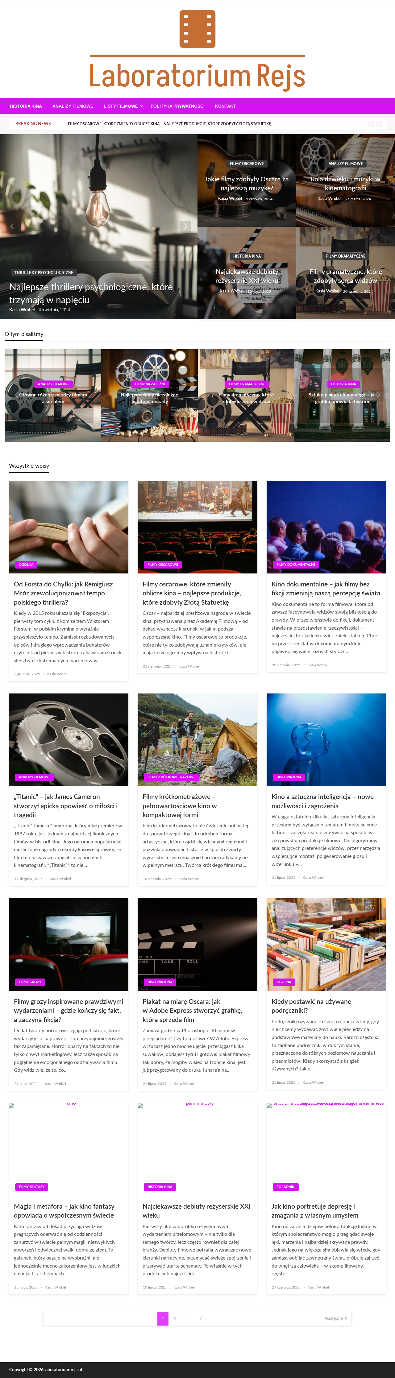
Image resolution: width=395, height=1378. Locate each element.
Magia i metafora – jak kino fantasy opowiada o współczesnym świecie (64, 1211)
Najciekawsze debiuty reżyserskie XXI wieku (246, 276)
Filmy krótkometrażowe (171, 777)
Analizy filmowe (72, 106)
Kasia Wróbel (22, 310)
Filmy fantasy (31, 1187)
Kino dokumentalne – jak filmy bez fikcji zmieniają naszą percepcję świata (326, 589)
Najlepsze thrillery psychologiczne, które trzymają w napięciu (91, 294)
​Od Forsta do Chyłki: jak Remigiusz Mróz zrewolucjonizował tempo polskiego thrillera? (63, 593)
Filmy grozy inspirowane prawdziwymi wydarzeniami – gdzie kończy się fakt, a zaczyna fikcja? (68, 1011)
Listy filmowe (121, 106)
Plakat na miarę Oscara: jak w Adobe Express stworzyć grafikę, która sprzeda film (192, 1011)
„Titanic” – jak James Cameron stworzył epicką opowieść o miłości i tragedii (66, 806)
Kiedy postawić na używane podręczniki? (311, 1006)
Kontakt (225, 106)
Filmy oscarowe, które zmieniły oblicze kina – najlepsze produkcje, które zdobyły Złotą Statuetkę (169, 124)
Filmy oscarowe (247, 164)
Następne (334, 1319)
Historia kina (26, 106)
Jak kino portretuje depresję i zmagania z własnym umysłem (315, 1211)
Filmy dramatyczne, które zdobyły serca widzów (346, 276)
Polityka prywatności (178, 106)
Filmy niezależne (150, 384)
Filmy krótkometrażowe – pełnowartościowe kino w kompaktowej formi (180, 806)
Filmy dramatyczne (345, 256)
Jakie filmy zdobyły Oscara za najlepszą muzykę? (247, 184)
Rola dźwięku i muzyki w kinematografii (345, 184)
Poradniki (285, 1187)
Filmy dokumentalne (295, 564)
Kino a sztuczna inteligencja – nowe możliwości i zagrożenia (323, 801)
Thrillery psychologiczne (44, 273)
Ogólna (26, 564)
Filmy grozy (30, 982)
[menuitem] (26, 106)
